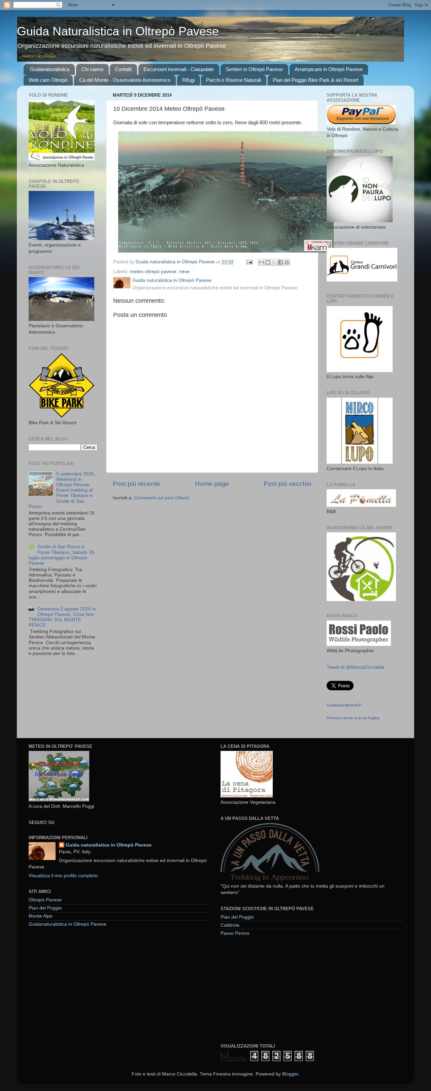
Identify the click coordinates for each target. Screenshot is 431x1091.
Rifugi (188, 80)
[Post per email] (249, 261)
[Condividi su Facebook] (280, 262)
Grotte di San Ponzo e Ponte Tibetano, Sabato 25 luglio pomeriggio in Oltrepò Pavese (61, 555)
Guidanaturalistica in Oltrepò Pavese (67, 924)
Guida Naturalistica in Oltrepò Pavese (118, 31)
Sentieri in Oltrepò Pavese (254, 69)
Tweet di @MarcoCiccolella (355, 667)
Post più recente (136, 483)
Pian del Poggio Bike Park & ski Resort (315, 80)
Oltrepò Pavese (45, 899)
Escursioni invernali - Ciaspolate (178, 69)
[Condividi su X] (274, 262)
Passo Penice (235, 933)
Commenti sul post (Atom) (162, 497)
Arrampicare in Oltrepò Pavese (329, 69)
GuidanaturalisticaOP (344, 705)
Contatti (123, 69)
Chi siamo (92, 69)
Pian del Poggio (45, 908)
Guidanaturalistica (49, 69)
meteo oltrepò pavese (153, 271)
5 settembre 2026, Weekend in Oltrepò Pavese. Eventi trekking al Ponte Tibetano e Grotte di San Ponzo (62, 490)
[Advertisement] (271, 989)
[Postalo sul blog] (267, 262)
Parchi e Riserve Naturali (233, 80)
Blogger (290, 1074)
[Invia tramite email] (261, 262)
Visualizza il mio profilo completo (63, 875)
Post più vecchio (287, 483)
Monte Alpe (41, 916)
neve (184, 271)
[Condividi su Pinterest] (287, 262)
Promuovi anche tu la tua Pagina (353, 718)
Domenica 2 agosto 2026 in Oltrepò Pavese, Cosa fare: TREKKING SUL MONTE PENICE (62, 617)
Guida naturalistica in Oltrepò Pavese (109, 845)
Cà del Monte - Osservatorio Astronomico (124, 80)
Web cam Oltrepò (48, 80)
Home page (212, 483)
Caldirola (230, 925)
